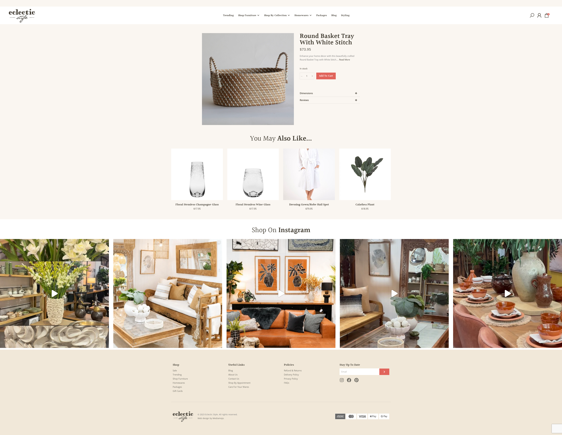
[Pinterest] (356, 380)
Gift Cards (178, 390)
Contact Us (233, 378)
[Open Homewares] (310, 15)
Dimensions (306, 93)
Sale (175, 370)
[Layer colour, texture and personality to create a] (281, 293)
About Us (233, 374)
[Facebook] (349, 380)
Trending (177, 374)
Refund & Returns (293, 370)
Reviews (304, 100)
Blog (230, 370)
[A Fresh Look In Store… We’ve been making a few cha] (167, 293)
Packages (177, 386)
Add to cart (326, 76)
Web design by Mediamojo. (211, 418)
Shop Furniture (180, 378)
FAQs (286, 382)
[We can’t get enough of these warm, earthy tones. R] (507, 293)
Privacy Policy (291, 378)
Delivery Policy (291, 374)
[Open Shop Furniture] (258, 15)
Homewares (179, 382)
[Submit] (384, 372)
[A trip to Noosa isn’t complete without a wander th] (394, 293)
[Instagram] (342, 380)
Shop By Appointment (239, 382)
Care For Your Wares (238, 386)
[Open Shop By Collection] (288, 15)
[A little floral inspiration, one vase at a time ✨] (54, 293)
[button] (532, 15)
